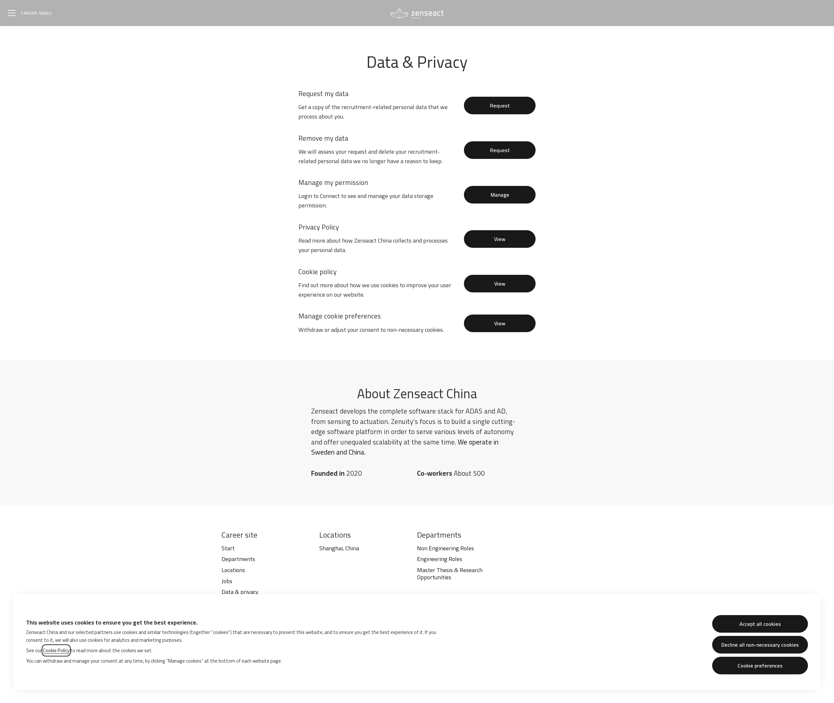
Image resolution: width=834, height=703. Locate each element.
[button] (500, 323)
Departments (238, 559)
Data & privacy (240, 591)
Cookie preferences (760, 665)
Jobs (227, 581)
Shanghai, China (339, 548)
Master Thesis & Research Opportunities (449, 574)
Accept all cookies (760, 624)
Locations (233, 570)
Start (228, 548)
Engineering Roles (439, 559)
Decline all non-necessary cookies (760, 645)
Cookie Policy (56, 650)
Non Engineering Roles (445, 548)
